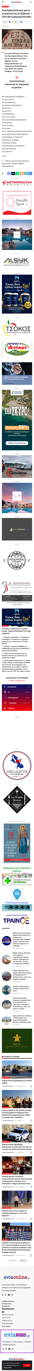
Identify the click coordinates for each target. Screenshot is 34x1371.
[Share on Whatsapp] (12, 21)
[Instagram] (17, 697)
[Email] (15, 21)
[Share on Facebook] (6, 21)
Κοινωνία (5, 626)
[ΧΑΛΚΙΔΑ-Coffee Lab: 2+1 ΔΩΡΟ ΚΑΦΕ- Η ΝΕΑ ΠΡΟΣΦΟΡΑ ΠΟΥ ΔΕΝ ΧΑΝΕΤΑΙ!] (17, 618)
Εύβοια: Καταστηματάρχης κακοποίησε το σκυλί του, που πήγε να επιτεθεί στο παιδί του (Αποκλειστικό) (17, 1147)
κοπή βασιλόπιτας (8, 166)
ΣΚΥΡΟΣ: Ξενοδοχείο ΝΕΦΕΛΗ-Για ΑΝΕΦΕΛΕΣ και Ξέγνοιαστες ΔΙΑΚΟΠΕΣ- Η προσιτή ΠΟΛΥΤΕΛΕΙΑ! (16, 649)
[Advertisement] (17, 732)
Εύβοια (21, 163)
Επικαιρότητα (6, 1208)
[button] (27, 1365)
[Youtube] (17, 703)
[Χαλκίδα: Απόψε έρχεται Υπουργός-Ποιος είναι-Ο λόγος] (6, 990)
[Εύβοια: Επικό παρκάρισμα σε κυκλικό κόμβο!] (17, 1069)
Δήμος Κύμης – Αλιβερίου (10, 163)
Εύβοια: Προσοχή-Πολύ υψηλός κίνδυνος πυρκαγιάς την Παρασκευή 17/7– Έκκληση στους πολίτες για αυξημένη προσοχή (22, 975)
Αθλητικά (5, 6)
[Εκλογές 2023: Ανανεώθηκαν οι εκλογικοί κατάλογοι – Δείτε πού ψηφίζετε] (17, 1200)
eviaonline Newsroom (8, 1086)
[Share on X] (9, 21)
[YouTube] (9, 1295)
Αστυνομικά (6, 1077)
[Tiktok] (17, 708)
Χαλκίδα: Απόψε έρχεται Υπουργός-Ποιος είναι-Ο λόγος (21, 989)
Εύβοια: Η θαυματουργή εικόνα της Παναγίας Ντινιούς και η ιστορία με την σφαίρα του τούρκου (14, 656)
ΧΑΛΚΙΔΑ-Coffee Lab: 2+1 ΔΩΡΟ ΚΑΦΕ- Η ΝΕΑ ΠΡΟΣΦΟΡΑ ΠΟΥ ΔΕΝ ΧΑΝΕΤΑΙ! (16, 631)
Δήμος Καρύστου (23, 161)
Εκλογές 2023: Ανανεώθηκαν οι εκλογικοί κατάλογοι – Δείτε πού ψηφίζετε (14, 1213)
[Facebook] (17, 686)
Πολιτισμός (6, 1107)
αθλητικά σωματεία (11, 161)
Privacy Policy (11, 1365)
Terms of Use (7, 1367)
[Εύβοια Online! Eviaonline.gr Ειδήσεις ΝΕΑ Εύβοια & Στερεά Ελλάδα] (17, 1)
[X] (17, 692)
